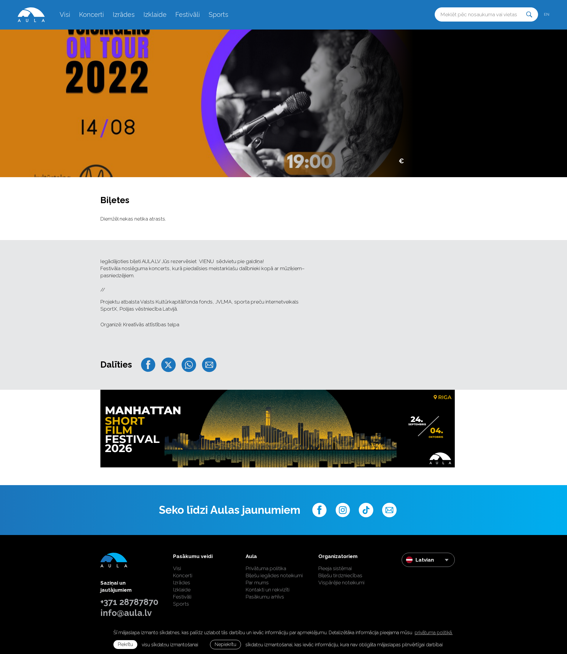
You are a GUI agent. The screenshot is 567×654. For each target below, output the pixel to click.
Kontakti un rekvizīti (267, 590)
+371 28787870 (129, 602)
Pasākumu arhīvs (265, 597)
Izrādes (124, 14)
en (546, 14)
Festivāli (187, 14)
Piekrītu (125, 644)
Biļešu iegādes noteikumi (274, 575)
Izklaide (155, 14)
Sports (218, 14)
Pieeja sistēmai (335, 568)
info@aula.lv (126, 613)
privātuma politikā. (434, 632)
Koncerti (91, 14)
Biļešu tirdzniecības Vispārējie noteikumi (341, 579)
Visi (65, 14)
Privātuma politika (266, 568)
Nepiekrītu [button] (225, 644)
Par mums (257, 582)
